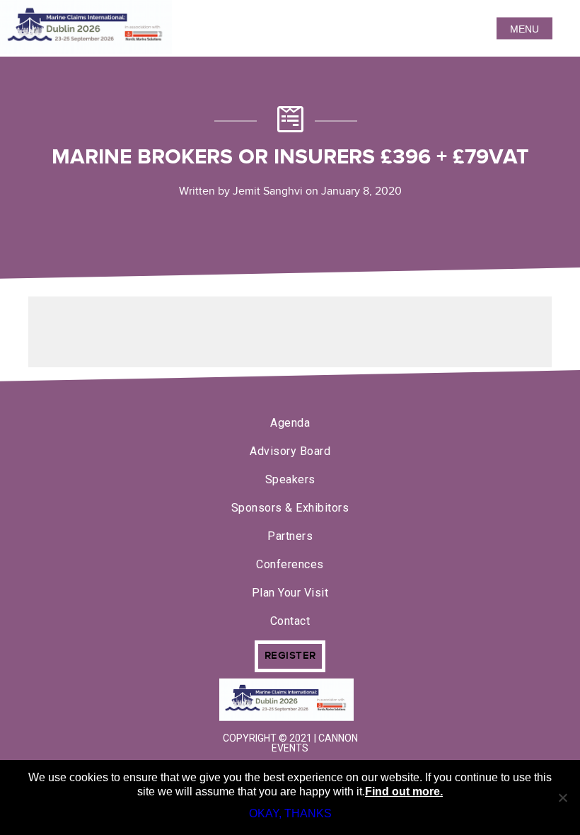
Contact (290, 621)
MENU (524, 28)
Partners (290, 536)
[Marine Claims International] (290, 701)
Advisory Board (290, 451)
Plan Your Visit (290, 592)
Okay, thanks (290, 813)
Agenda (290, 423)
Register (290, 656)
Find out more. (404, 791)
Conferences (290, 564)
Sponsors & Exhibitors (290, 507)
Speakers (290, 479)
